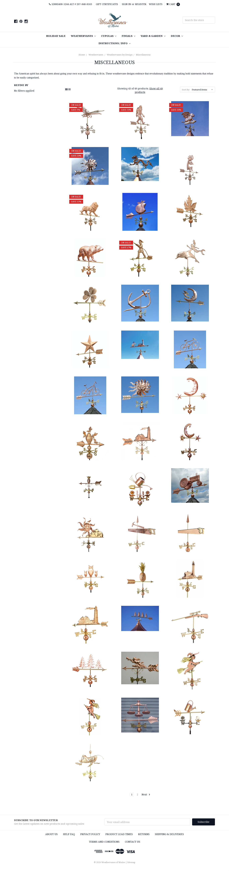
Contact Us (132, 841)
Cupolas (107, 35)
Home (82, 54)
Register (140, 4)
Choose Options (90, 120)
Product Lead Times (119, 834)
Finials (127, 35)
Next (145, 794)
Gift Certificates (107, 4)
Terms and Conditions (104, 841)
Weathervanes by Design (119, 54)
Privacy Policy (90, 834)
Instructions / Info (113, 43)
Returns (144, 834)
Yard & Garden (152, 35)
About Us (51, 834)
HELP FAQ (69, 834)
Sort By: (186, 89)
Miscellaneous (143, 54)
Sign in (126, 4)
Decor (176, 35)
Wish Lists (155, 4)
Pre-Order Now (140, 120)
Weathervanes (82, 35)
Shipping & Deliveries (169, 834)
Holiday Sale (56, 35)
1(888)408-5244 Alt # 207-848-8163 (71, 4)
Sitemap (131, 862)
